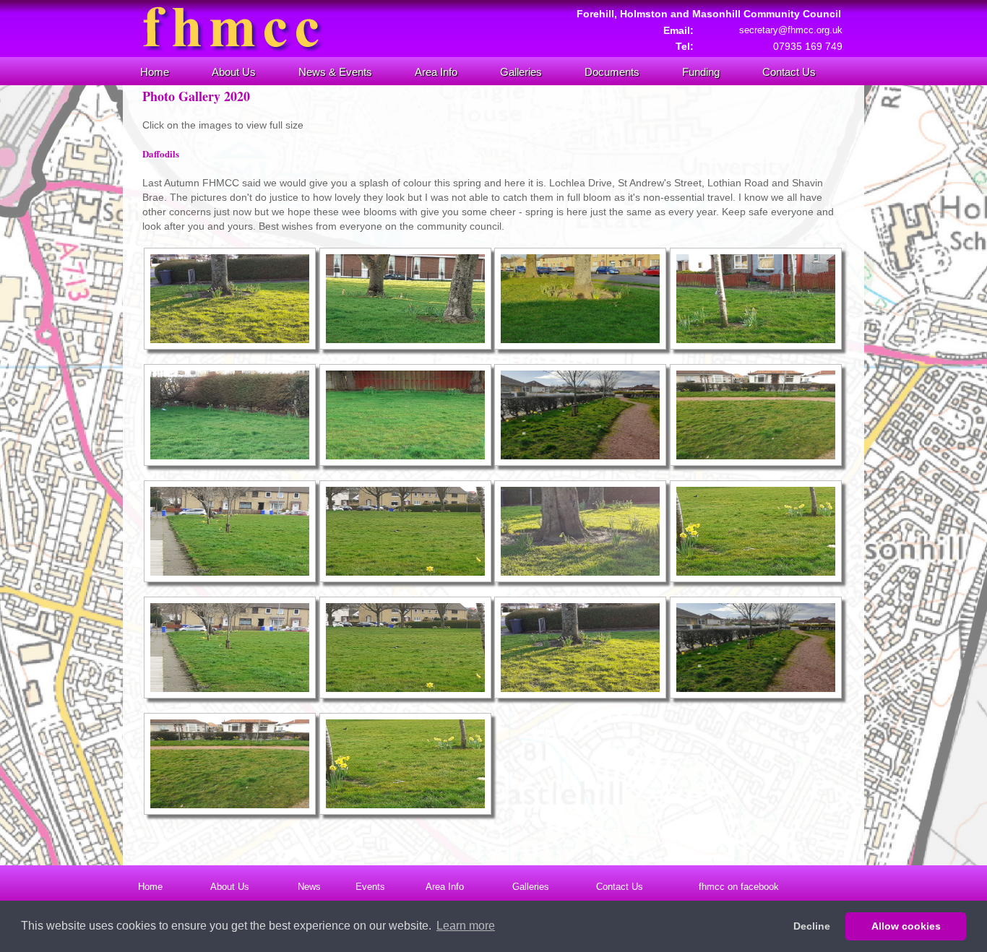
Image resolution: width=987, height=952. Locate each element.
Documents (612, 72)
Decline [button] (811, 926)
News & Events (335, 72)
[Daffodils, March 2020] (230, 346)
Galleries (521, 72)
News (309, 886)
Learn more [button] (465, 925)
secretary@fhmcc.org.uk (790, 30)
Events (370, 886)
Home (154, 72)
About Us (234, 72)
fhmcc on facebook (739, 886)
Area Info (436, 72)
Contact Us (789, 72)
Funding (701, 72)
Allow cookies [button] (906, 926)
